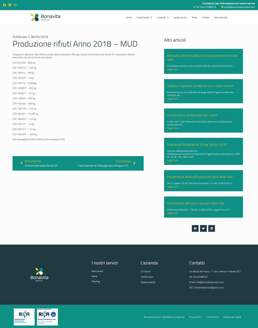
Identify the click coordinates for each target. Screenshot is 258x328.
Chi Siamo (145, 271)
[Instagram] (15, 5)
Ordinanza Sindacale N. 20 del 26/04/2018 (196, 144)
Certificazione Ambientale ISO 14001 (192, 115)
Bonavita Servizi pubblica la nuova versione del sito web (202, 57)
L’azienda (161, 17)
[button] (195, 228)
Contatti (205, 17)
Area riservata (220, 17)
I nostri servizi (142, 17)
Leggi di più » (173, 69)
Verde (94, 276)
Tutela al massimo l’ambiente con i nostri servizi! (200, 85)
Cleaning (96, 281)
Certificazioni (147, 276)
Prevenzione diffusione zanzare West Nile (195, 203)
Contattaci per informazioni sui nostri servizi (228, 3)
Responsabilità (148, 282)
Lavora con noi (180, 17)
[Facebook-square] (4, 5)
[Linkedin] (9, 5)
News (194, 17)
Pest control (97, 271)
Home (129, 17)
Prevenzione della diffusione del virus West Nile (200, 176)
